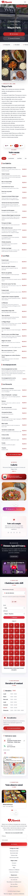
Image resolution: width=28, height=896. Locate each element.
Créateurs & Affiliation (14, 869)
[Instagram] (5, 753)
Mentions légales (8, 894)
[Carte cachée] (5, 625)
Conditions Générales (18, 894)
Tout (4, 158)
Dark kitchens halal (14, 857)
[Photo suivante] (15, 504)
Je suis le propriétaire (15, 728)
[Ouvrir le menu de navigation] (25, 2)
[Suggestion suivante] (15, 812)
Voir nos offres (14, 884)
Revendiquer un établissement (14, 882)
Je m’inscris (14, 844)
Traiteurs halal (14, 855)
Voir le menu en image (15, 454)
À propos (14, 863)
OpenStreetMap (21, 773)
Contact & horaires (15, 38)
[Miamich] (7, 2)
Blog (14, 867)
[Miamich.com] (14, 820)
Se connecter (14, 879)
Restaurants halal (14, 851)
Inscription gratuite (14, 877)
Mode (4, 605)
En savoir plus (14, 556)
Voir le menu (15, 34)
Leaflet (17, 773)
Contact (14, 865)
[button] (14, 764)
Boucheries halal (14, 853)
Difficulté (5, 611)
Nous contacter (14, 886)
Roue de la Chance (14, 872)
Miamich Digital (16, 891)
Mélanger (14, 617)
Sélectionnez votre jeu (8, 589)
